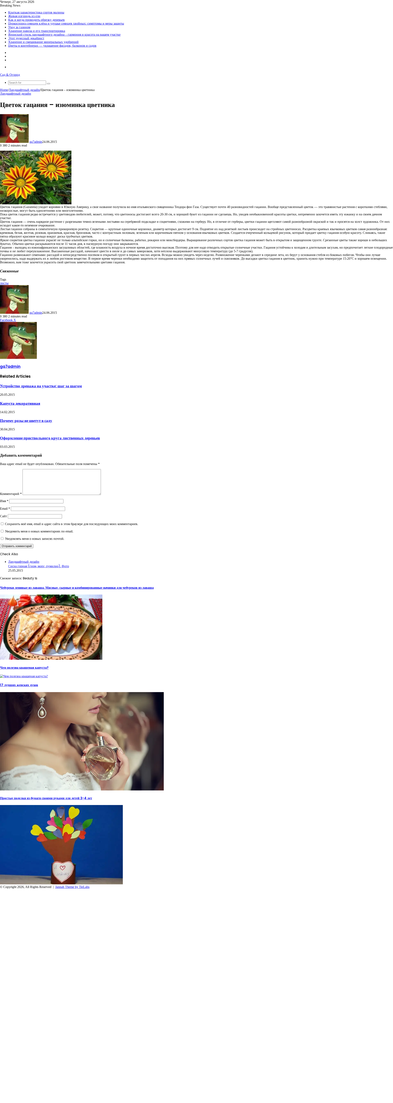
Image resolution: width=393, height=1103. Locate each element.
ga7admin (35, 141)
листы (4, 283)
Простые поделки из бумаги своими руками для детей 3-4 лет (46, 798)
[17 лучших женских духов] (82, 789)
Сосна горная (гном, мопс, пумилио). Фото (38, 566)
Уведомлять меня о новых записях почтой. (34, 538)
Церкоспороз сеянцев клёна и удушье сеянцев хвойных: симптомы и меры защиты (66, 23)
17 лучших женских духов (19, 685)
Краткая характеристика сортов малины (36, 12)
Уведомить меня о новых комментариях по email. (39, 531)
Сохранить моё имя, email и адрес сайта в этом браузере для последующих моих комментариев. (71, 524)
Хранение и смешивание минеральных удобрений (43, 42)
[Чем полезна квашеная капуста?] (24, 676)
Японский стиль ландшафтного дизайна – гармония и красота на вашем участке (64, 34)
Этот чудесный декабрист (26, 38)
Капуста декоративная (20, 403)
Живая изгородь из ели (24, 16)
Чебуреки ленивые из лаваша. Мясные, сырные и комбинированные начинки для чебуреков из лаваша (77, 587)
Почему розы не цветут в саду (26, 420)
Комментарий (11, 494)
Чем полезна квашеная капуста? (24, 667)
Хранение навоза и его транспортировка (36, 31)
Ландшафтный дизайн (24, 90)
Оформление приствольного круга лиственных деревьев (50, 438)
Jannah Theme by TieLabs (72, 887)
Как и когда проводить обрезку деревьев (36, 20)
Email (5, 508)
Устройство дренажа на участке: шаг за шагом (41, 386)
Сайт (3, 516)
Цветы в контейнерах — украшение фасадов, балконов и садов (52, 45)
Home (4, 90)
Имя (4, 501)
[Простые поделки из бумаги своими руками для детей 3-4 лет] (61, 883)
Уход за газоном (19, 27)
